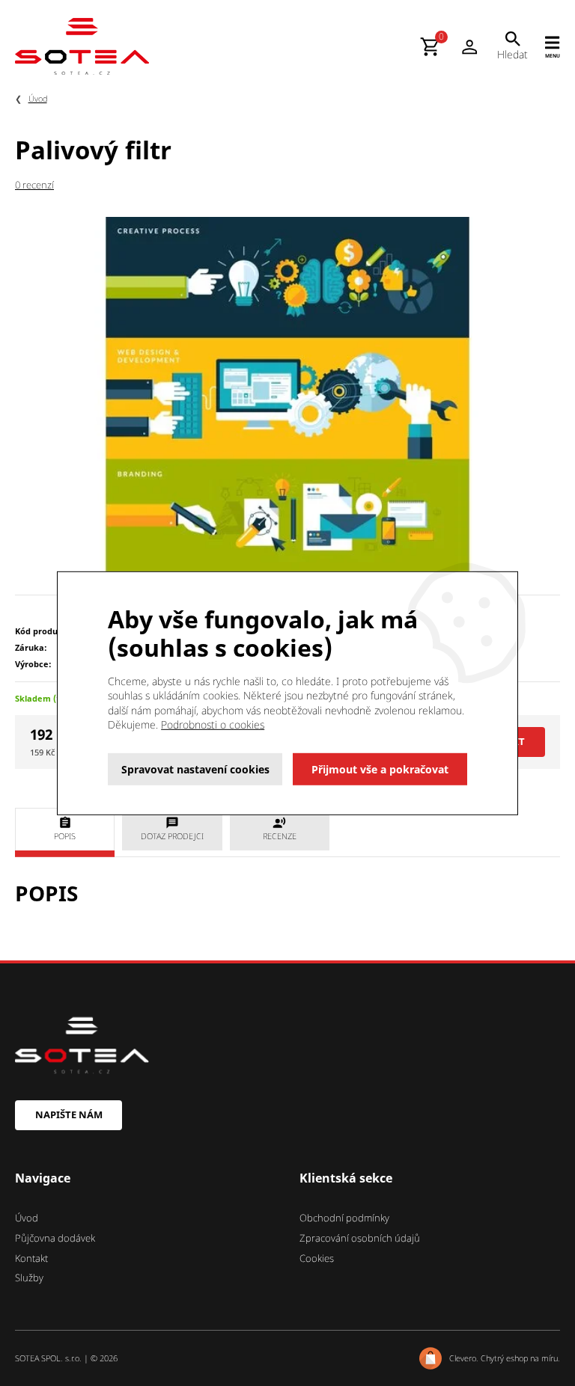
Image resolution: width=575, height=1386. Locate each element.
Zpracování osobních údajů (359, 1238)
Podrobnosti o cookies (212, 724)
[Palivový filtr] (287, 397)
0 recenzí (34, 184)
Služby (29, 1277)
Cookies (316, 1258)
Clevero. (463, 1358)
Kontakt (31, 1258)
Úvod (37, 98)
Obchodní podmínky (344, 1217)
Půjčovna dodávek (55, 1238)
